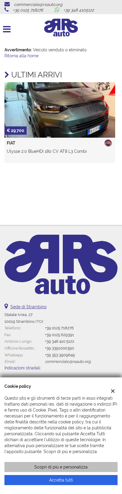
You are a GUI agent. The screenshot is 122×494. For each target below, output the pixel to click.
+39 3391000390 (59, 348)
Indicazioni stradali (22, 368)
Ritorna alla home (21, 55)
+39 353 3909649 (60, 354)
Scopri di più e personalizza (61, 467)
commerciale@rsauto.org (38, 4)
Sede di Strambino (28, 306)
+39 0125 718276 (28, 10)
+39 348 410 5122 (59, 341)
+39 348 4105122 (78, 10)
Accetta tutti (61, 480)
